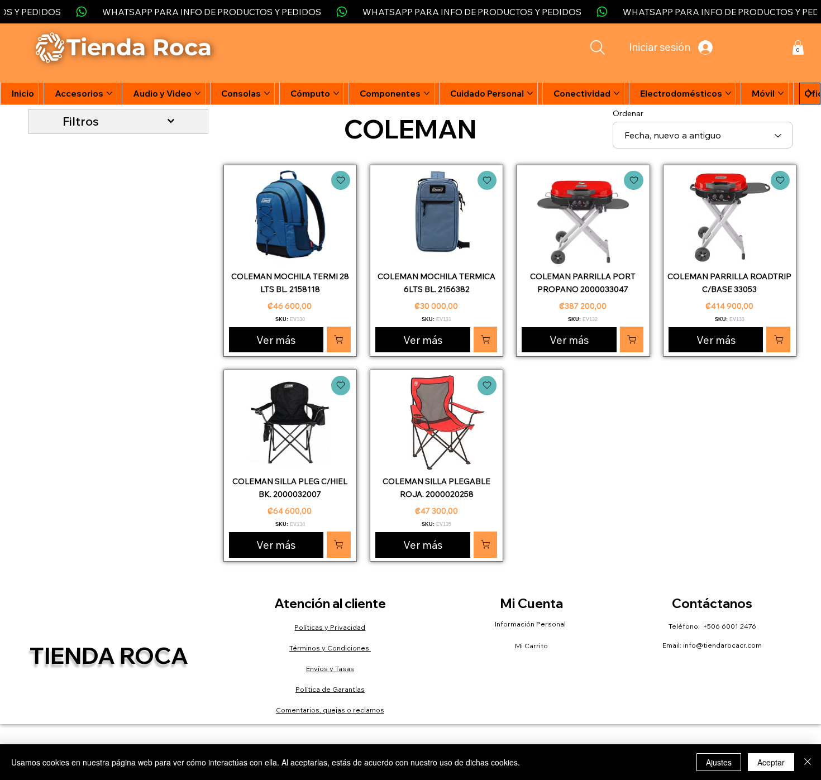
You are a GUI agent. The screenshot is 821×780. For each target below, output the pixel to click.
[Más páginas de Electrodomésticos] (728, 93)
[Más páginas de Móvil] (781, 93)
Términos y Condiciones (330, 648)
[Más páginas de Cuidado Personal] (530, 93)
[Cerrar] (807, 762)
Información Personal (531, 624)
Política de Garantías (330, 689)
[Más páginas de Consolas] (267, 93)
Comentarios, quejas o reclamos (330, 710)
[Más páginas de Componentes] (426, 93)
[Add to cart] (340, 180)
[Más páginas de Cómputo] (336, 93)
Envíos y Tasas (330, 668)
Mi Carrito (531, 646)
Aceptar (771, 762)
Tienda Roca (109, 655)
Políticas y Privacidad (329, 627)
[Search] (597, 47)
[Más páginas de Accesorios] (109, 93)
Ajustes (719, 762)
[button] (798, 47)
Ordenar (628, 113)
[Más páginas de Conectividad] (616, 93)
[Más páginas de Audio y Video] (198, 93)
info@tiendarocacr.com (722, 645)
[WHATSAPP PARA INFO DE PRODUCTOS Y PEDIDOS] (410, 12)
